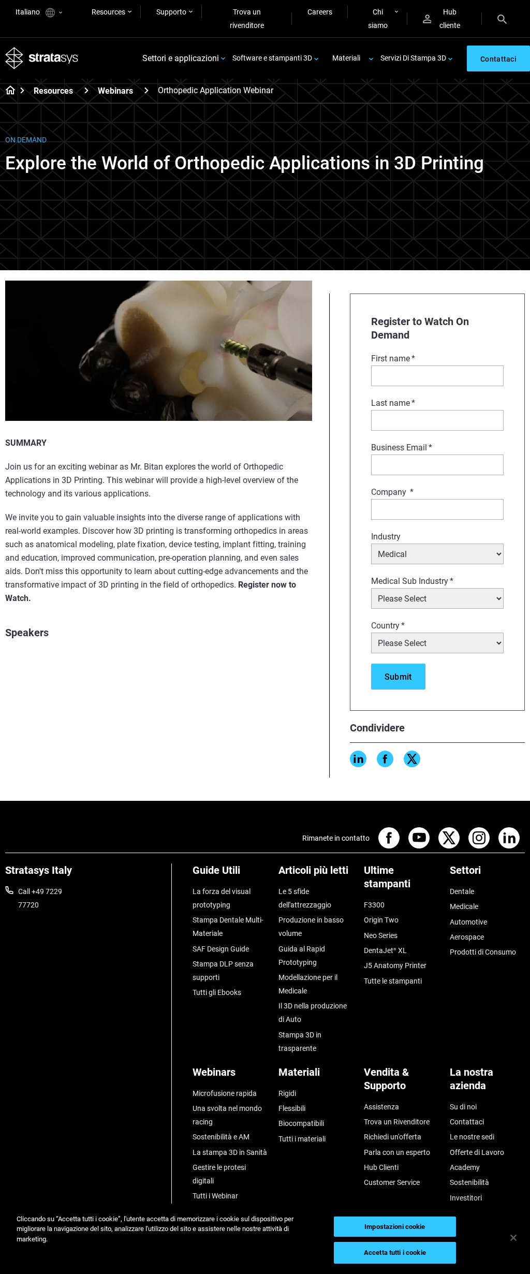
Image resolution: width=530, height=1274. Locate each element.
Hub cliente (449, 19)
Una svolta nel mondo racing (227, 1115)
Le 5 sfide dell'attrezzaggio (304, 898)
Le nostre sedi (472, 1137)
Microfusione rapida (225, 1093)
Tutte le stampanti (393, 981)
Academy (465, 1167)
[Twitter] (412, 759)
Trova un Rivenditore (397, 1122)
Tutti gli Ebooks (217, 992)
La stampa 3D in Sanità (230, 1152)
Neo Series (381, 935)
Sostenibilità (469, 1182)
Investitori (466, 1198)
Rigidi (287, 1093)
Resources (108, 12)
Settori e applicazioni (180, 58)
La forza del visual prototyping (222, 898)
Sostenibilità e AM (221, 1137)
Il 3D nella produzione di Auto (312, 1012)
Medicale (464, 906)
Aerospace (467, 937)
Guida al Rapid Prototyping (301, 956)
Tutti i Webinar (215, 1196)
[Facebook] (385, 759)
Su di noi (463, 1107)
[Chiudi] (513, 1237)
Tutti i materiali (302, 1139)
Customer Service (392, 1182)
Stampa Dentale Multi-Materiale (228, 927)
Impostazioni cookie (394, 1227)
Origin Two (381, 920)
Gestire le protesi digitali (219, 1174)
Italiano (28, 12)
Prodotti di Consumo (483, 952)
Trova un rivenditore (247, 19)
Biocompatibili (301, 1123)
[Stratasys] (42, 58)
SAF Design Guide (221, 949)
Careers (319, 12)
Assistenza (381, 1107)
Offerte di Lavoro (477, 1152)
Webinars (115, 91)
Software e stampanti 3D (272, 58)
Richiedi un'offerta (392, 1137)
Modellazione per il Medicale (307, 984)
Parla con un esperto (397, 1152)
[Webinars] (146, 90)
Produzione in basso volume (311, 927)
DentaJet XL (385, 950)
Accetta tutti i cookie (395, 1252)
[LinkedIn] (358, 759)
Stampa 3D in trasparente (299, 1041)
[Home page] (7, 91)
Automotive (468, 922)
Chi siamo (378, 19)
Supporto (171, 12)
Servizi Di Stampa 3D (413, 58)
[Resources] (86, 90)
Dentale (462, 891)
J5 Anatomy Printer (395, 965)
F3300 (374, 905)
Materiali (346, 58)
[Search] (502, 19)
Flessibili (291, 1108)
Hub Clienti (381, 1167)
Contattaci (467, 1122)
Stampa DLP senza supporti (223, 971)
